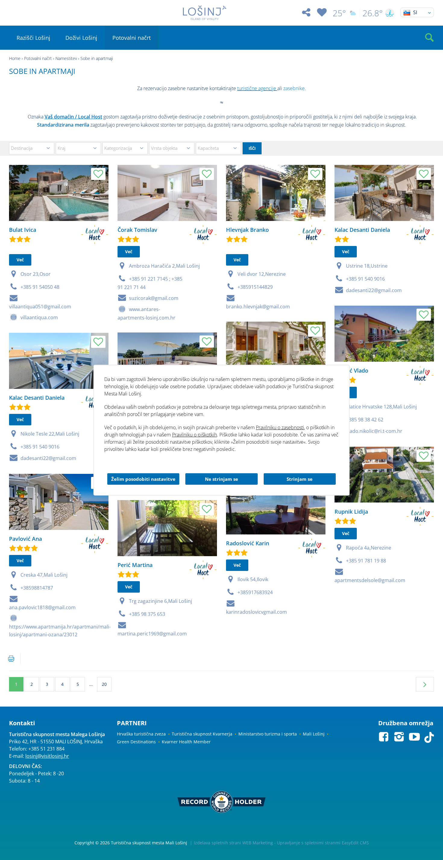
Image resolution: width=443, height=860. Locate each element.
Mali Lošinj (314, 734)
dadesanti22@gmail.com (374, 290)
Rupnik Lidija (351, 511)
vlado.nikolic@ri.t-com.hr (374, 431)
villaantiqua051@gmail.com (40, 306)
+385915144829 (255, 287)
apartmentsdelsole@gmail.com (370, 580)
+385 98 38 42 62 (364, 419)
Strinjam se (300, 479)
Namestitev (66, 58)
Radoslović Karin (247, 543)
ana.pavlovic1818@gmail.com (42, 607)
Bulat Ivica (22, 229)
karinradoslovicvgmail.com (256, 612)
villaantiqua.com (39, 317)
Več (20, 260)
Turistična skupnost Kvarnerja (202, 734)
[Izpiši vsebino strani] (11, 659)
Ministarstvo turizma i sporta (267, 734)
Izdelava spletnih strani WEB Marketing (233, 843)
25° (339, 12)
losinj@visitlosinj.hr (47, 756)
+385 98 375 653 (147, 614)
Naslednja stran (425, 684)
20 (104, 684)
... (91, 684)
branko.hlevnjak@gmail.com (258, 306)
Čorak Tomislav (137, 229)
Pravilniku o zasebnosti (280, 427)
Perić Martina (135, 565)
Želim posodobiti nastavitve (143, 479)
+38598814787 (36, 587)
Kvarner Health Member (186, 742)
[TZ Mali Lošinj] (205, 12)
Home (14, 58)
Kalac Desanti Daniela (362, 229)
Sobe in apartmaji (96, 58)
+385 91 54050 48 (39, 287)
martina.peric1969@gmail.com (152, 633)
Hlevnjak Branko (247, 229)
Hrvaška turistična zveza (141, 734)
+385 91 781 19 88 (366, 560)
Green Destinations (136, 742)
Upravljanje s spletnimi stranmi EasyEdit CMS (323, 843)
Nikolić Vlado (351, 370)
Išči (252, 148)
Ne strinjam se (221, 479)
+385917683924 (255, 592)
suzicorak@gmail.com (153, 298)
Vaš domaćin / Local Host (73, 116)
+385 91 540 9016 (365, 279)
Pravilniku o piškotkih (194, 434)
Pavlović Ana (25, 538)
